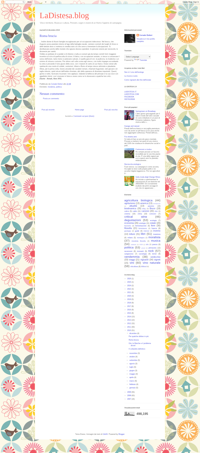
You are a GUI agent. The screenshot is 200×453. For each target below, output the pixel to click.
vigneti (157, 260)
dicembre (133, 333)
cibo (156, 211)
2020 (129, 296)
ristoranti (140, 251)
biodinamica (130, 208)
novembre (133, 353)
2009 (129, 392)
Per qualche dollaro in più (139, 336)
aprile (131, 377)
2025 (129, 282)
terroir (154, 254)
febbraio (132, 384)
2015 (129, 313)
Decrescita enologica (132, 164)
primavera (152, 248)
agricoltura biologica (138, 200)
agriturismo (129, 203)
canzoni (145, 211)
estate (153, 223)
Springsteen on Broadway (146, 111)
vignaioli (144, 260)
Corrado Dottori (145, 35)
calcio (126, 211)
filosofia (128, 228)
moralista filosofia (139, 241)
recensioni (128, 251)
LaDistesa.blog (64, 15)
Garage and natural (131, 126)
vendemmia (132, 256)
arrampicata (156, 203)
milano (130, 238)
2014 (129, 317)
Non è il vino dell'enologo (134, 72)
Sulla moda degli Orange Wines (148, 177)
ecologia (153, 220)
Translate (143, 60)
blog (144, 208)
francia (154, 228)
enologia (142, 223)
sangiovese (128, 254)
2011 (129, 327)
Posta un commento (51, 99)
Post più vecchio (111, 110)
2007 (129, 399)
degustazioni (132, 220)
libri (143, 233)
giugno (132, 371)
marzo (132, 381)
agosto (132, 364)
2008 (129, 395)
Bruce (152, 208)
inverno (156, 231)
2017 (129, 306)
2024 (129, 286)
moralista (51, 87)
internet (146, 231)
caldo (135, 211)
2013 (129, 320)
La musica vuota (130, 76)
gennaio (132, 388)
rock (151, 250)
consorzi (152, 214)
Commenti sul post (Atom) (83, 116)
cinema (127, 214)
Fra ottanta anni (130, 137)
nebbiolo (133, 244)
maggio (132, 374)
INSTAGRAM (129, 99)
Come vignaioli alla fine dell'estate (137, 80)
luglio (131, 367)
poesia (154, 244)
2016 (129, 310)
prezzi (143, 248)
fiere (153, 225)
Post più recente (48, 110)
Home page (79, 110)
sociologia (143, 254)
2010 (129, 330)
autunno (151, 206)
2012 (129, 323)
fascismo (127, 226)
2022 (129, 289)
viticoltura (134, 266)
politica (59, 87)
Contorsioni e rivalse (144, 149)
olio (147, 244)
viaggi (132, 260)
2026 (129, 279)
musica (155, 240)
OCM (141, 244)
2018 (129, 303)
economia (129, 223)
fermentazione (140, 226)
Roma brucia (134, 340)
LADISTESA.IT (130, 92)
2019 (129, 299)
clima (140, 214)
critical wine (135, 216)
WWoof (143, 266)
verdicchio (155, 257)
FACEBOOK (129, 97)
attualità (133, 206)
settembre (133, 360)
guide (137, 231)
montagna (140, 237)
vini (132, 262)
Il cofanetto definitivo (137, 349)
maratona (156, 234)
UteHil (105, 434)
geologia (127, 231)
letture (132, 234)
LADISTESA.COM (131, 94)
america (144, 203)
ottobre (132, 357)
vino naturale (152, 262)
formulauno (143, 228)
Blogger (121, 434)
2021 (129, 292)
